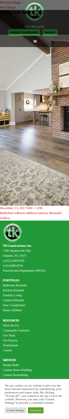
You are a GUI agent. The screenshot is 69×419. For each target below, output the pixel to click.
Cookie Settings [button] (15, 410)
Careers (7, 350)
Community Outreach (16, 330)
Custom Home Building (17, 370)
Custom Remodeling (15, 375)
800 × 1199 (35, 208)
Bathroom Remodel (15, 285)
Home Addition (12, 310)
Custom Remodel (13, 300)
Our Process (10, 340)
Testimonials (10, 345)
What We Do (11, 325)
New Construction (14, 305)
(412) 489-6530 (14, 260)
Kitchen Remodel (13, 290)
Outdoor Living (12, 295)
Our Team (9, 335)
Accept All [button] (35, 410)
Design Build (11, 365)
